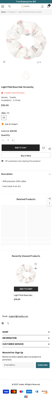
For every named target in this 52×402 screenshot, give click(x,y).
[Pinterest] (2, 323)
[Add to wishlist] (44, 148)
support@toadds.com (18, 316)
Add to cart (20, 148)
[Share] (49, 148)
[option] (26, 40)
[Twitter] (8, 323)
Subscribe (43, 365)
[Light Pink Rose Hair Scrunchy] (26, 274)
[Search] (9, 6)
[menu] (2, 6)
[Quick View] (35, 268)
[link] (13, 240)
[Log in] (42, 6)
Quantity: (5, 135)
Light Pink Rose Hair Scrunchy (23, 295)
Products (12, 12)
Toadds (12, 97)
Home (3, 12)
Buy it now (26, 156)
